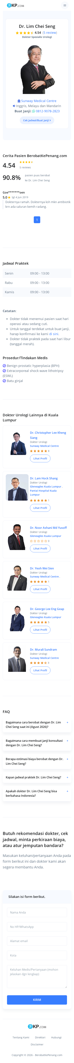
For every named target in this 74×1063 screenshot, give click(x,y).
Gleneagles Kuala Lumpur (45, 486)
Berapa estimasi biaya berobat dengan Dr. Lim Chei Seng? (37, 761)
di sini (53, 334)
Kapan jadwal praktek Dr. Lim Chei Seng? (37, 777)
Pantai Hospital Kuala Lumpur (43, 492)
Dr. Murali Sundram (43, 650)
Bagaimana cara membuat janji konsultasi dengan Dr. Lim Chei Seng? (37, 743)
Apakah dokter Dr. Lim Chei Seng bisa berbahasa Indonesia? (37, 793)
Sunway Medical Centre (38, 101)
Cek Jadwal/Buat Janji (36, 120)
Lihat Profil (40, 458)
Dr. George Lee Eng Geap (47, 609)
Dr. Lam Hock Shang (44, 478)
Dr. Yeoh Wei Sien (42, 568)
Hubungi (56, 1037)
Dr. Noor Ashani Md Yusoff (48, 528)
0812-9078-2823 (48, 111)
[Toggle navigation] (65, 5)
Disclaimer (37, 1044)
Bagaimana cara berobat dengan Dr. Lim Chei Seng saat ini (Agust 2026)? (37, 724)
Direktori (40, 1037)
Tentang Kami (21, 1037)
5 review (49, 32)
